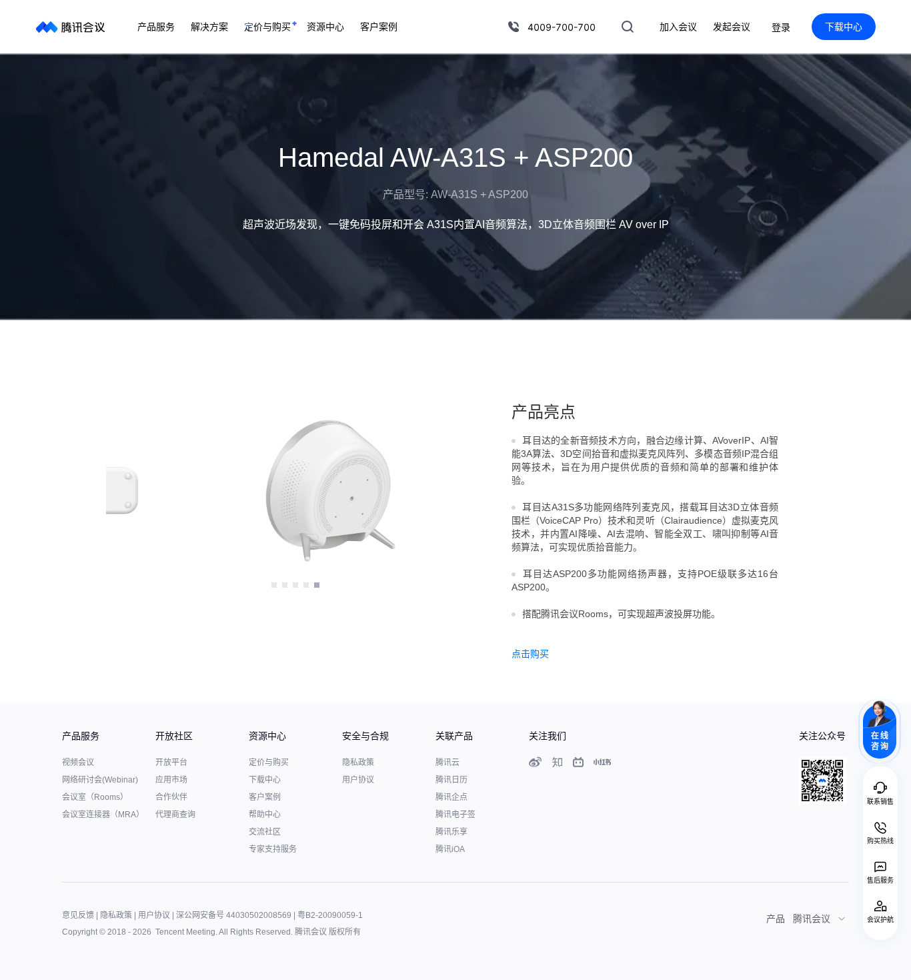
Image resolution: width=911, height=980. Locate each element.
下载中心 (843, 26)
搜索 (628, 27)
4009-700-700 (562, 27)
